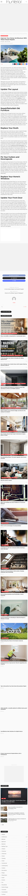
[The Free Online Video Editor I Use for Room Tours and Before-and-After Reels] (14, 885)
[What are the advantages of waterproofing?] (14, 516)
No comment (8, 338)
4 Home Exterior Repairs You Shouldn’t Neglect (14, 289)
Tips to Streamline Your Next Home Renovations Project (13, 686)
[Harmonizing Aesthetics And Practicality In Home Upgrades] (14, 584)
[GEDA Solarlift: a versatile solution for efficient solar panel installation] (14, 698)
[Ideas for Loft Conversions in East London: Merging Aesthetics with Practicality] (14, 561)
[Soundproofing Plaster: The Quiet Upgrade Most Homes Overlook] (14, 447)
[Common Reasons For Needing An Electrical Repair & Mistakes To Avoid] (14, 608)
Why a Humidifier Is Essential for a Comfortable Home (13, 336)
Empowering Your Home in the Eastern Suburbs (12, 640)
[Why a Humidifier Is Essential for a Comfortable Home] (14, 326)
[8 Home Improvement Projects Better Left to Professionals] (14, 744)
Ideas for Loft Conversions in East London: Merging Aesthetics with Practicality (12, 571)
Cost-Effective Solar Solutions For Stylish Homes (11, 731)
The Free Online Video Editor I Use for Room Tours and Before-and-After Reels (13, 890)
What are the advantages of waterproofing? (11, 525)
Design (3, 407)
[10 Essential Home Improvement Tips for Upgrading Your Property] (14, 653)
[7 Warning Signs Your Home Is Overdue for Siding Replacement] (14, 348)
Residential (23, 383)
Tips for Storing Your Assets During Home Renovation (13, 798)
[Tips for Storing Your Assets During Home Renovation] (14, 789)
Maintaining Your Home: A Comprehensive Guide (12, 776)
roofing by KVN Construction (17, 145)
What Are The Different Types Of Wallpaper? (14, 293)
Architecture (4, 355)
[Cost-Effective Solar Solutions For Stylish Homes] (14, 722)
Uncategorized (14, 333)
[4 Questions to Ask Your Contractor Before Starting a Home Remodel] (14, 538)
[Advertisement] (14, 18)
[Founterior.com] (14, 1)
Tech (2, 887)
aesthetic (20, 98)
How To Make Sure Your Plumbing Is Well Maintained (13, 843)
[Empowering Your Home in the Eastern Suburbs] (14, 631)
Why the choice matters (6, 480)
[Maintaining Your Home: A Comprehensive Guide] (14, 767)
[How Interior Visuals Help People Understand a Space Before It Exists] (14, 424)
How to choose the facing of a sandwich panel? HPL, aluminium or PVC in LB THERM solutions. (13, 388)
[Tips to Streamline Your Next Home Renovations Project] (14, 676)
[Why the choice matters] (14, 471)
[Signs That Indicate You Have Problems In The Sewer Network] (14, 493)
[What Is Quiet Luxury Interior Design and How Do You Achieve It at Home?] (14, 401)
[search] (26, 1)
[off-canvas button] (1, 1)
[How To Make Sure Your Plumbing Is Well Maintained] (14, 834)
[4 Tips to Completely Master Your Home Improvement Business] (14, 811)
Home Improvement (4, 35)
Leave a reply (5, 311)
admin (3, 41)
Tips (10, 333)
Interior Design (17, 355)
